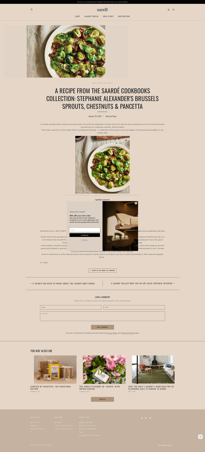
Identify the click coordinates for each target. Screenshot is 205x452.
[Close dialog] (136, 203)
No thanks (85, 240)
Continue (84, 235)
